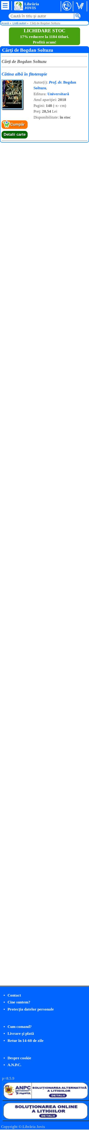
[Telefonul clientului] (67, 6)
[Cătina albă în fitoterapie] (12, 108)
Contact (14, 995)
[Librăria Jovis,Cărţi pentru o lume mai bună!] (18, 5)
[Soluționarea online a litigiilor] (45, 1119)
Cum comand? (20, 1026)
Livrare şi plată (21, 1033)
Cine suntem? (19, 1002)
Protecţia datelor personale (31, 1009)
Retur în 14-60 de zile (26, 1040)
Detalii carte (15, 134)
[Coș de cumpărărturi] (80, 6)
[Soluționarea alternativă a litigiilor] (45, 1099)
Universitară (58, 94)
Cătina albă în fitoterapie (24, 74)
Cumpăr (17, 124)
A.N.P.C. (14, 1065)
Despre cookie (19, 1058)
